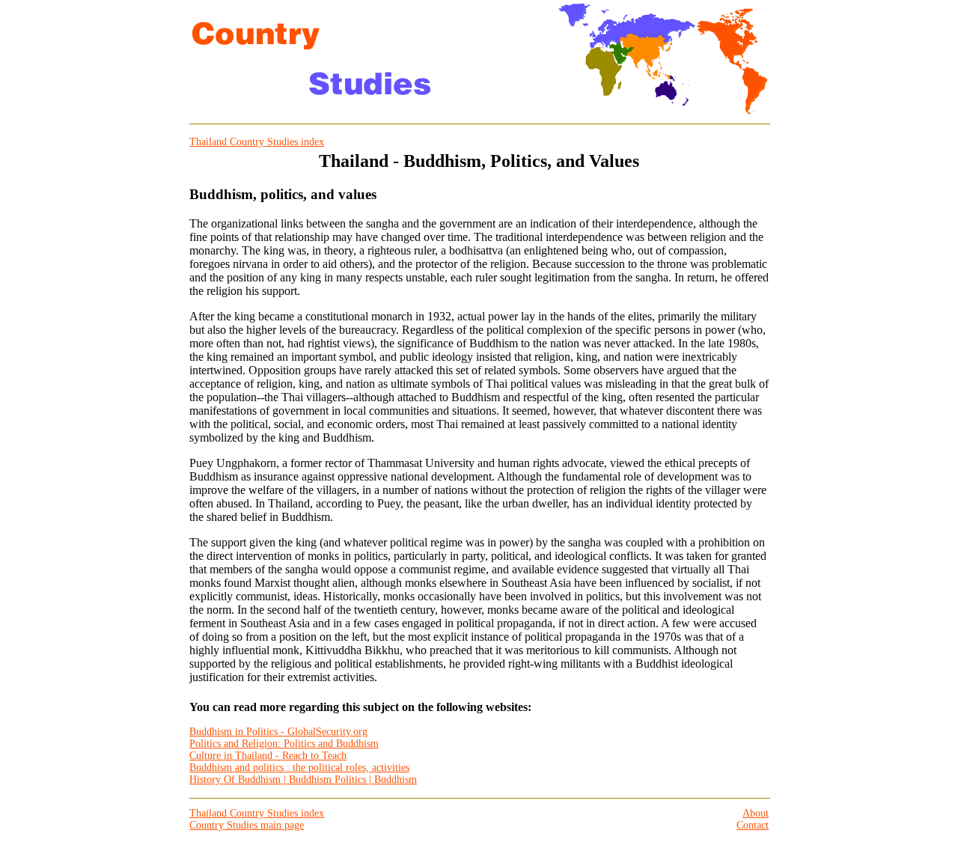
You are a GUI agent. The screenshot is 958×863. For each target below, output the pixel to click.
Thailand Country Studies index (256, 141)
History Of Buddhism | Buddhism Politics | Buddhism (303, 779)
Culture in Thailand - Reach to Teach (268, 755)
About (755, 813)
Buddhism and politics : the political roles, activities (299, 767)
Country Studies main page (246, 825)
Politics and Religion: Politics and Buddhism (284, 743)
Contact (752, 825)
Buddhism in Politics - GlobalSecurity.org (278, 731)
